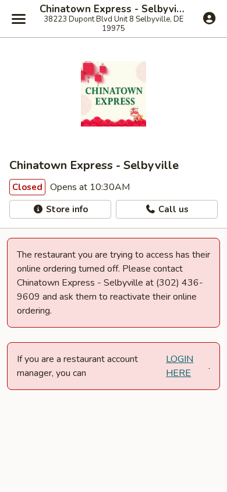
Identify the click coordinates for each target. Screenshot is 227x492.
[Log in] (209, 18)
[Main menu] (18, 18)
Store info (66, 209)
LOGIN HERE (179, 366)
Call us (172, 209)
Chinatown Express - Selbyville (113, 9)
